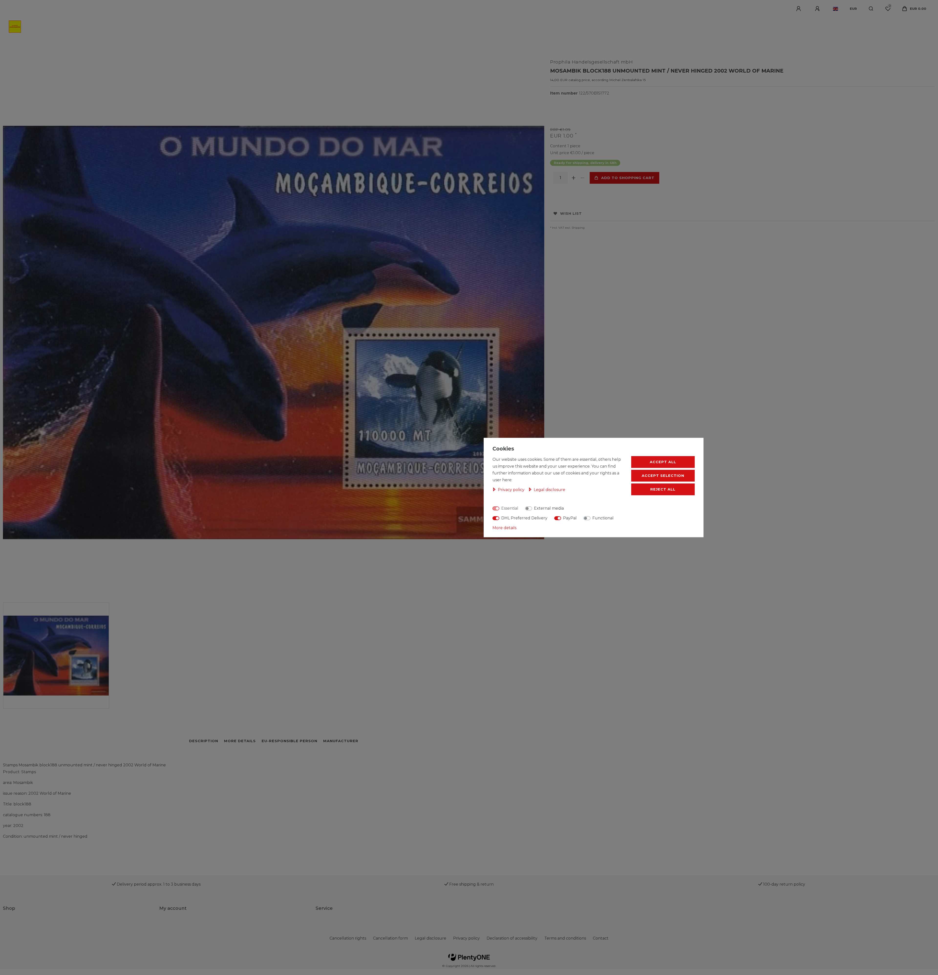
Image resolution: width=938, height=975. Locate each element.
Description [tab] (203, 741)
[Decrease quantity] (582, 178)
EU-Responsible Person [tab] (289, 741)
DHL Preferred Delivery (524, 518)
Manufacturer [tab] (340, 741)
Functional (603, 518)
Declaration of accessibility (512, 938)
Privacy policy (466, 938)
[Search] (871, 9)
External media (549, 508)
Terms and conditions (565, 938)
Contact (600, 938)
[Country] (835, 9)
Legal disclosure (430, 938)
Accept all (663, 462)
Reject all (662, 489)
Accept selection (663, 475)
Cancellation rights (348, 938)
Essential (509, 508)
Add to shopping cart (627, 178)
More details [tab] (240, 741)
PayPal (570, 518)
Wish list (571, 213)
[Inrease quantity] (573, 178)
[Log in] (799, 8)
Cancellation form (390, 938)
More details (504, 527)
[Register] (818, 8)
